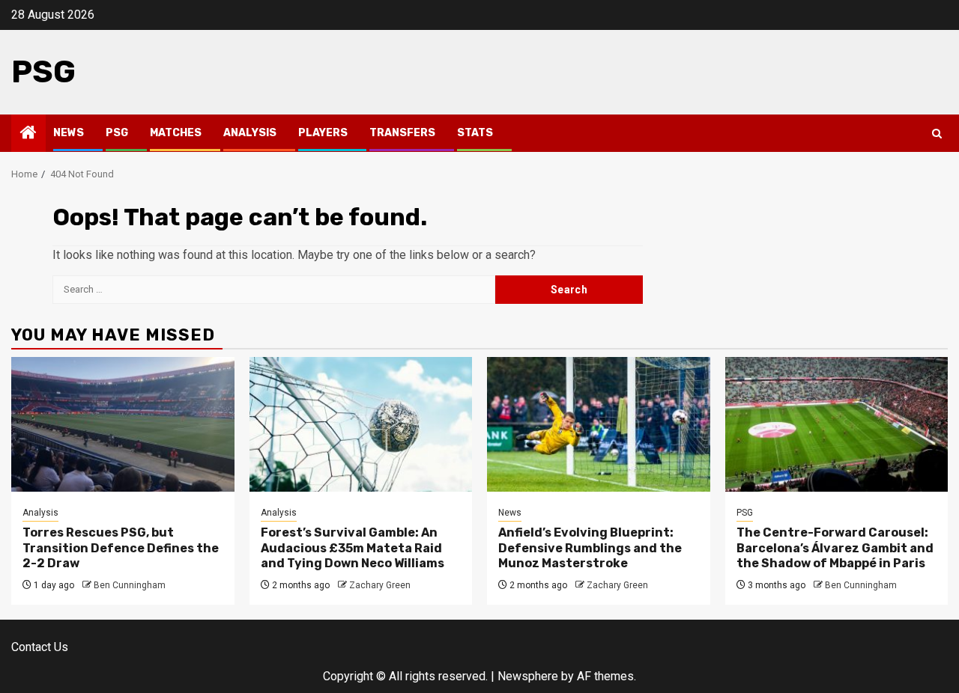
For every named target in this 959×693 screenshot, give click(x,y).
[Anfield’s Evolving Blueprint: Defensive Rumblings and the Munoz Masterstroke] (598, 424)
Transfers (402, 132)
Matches (176, 132)
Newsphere (527, 676)
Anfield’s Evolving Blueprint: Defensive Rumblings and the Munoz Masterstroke (590, 548)
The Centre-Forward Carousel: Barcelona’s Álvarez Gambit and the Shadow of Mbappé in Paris (835, 548)
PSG (43, 72)
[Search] (937, 133)
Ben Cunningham (130, 585)
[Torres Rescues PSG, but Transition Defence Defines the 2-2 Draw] (123, 424)
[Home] (28, 133)
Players (323, 132)
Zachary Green (380, 585)
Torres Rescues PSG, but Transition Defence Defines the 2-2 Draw (120, 548)
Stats (475, 132)
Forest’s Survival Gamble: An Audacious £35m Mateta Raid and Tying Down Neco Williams (352, 548)
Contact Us (39, 647)
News (68, 132)
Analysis (249, 132)
